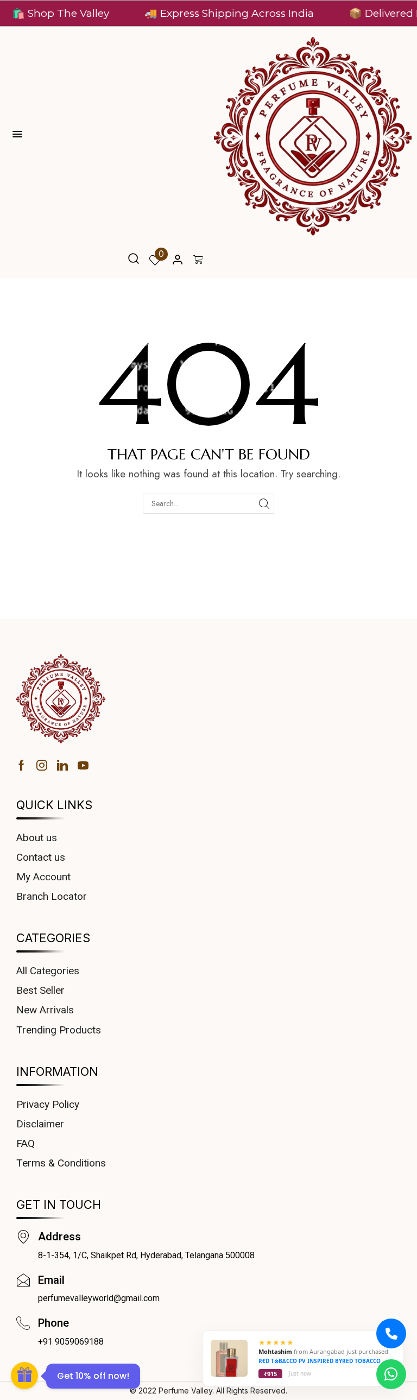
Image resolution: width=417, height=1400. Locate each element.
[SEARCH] (264, 504)
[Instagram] (41, 765)
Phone (53, 1322)
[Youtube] (83, 765)
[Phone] (23, 1323)
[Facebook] (21, 765)
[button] (133, 260)
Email (51, 1280)
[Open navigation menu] (17, 134)
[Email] (23, 1280)
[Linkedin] (62, 765)
